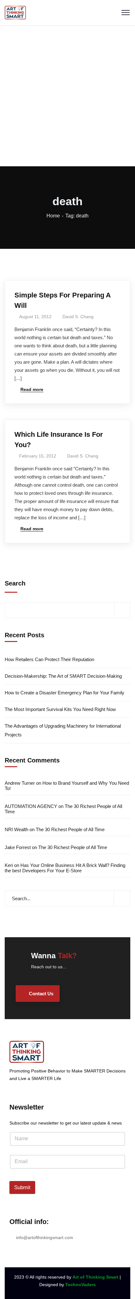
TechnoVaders (80, 1284)
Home (53, 215)
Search (15, 583)
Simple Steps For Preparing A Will (62, 300)
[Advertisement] (67, 95)
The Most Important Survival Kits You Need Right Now (60, 709)
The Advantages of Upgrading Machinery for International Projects (63, 730)
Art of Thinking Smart (95, 1277)
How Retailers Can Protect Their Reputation (49, 659)
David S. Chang (78, 316)
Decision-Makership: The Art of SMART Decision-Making (63, 676)
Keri (9, 865)
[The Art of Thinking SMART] (15, 12)
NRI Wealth (16, 829)
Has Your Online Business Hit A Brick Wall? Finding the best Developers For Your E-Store (65, 868)
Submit (22, 1187)
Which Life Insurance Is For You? (58, 439)
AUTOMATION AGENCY (31, 806)
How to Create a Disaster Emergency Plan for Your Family (64, 692)
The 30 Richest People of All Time (70, 829)
